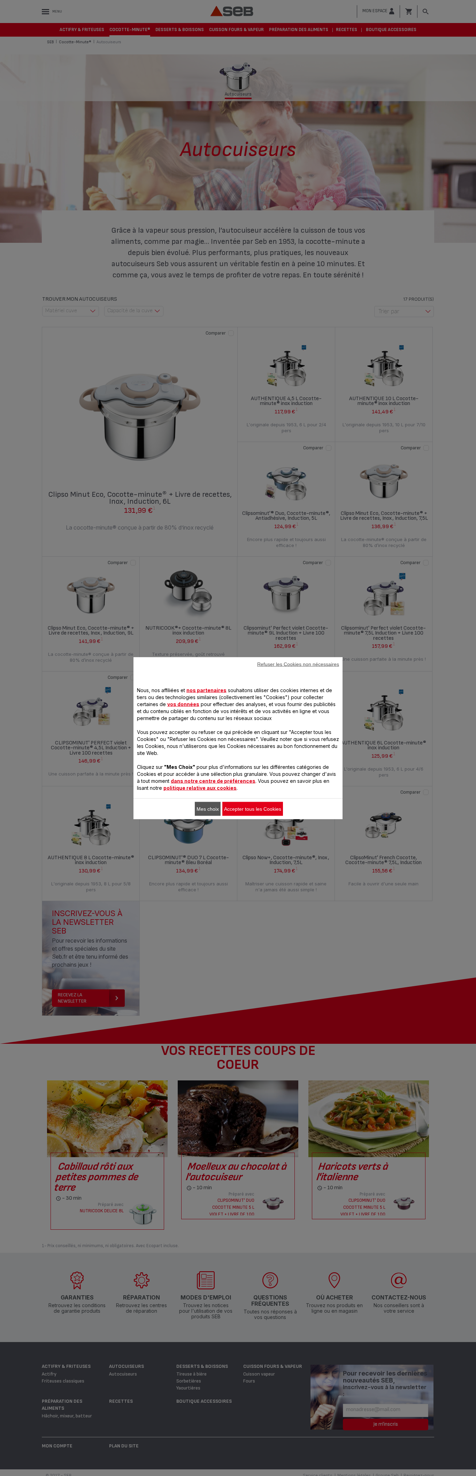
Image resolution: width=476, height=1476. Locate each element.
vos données (183, 704)
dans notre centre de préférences (213, 781)
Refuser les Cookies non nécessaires (298, 664)
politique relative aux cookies (200, 788)
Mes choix (208, 808)
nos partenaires (206, 690)
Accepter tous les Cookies (252, 808)
